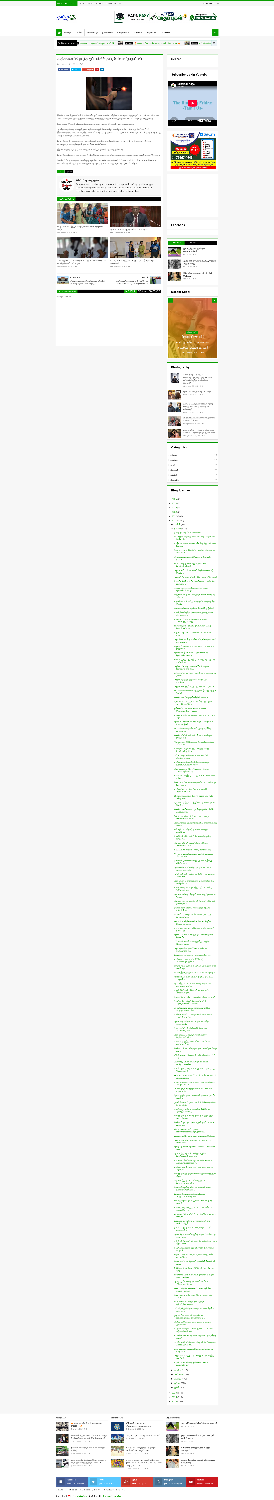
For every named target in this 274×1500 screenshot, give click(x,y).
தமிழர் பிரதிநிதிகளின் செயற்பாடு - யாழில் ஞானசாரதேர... (192, 1228)
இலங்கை (147, 43)
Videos (166, 32)
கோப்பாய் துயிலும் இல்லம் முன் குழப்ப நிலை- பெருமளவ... (194, 1123)
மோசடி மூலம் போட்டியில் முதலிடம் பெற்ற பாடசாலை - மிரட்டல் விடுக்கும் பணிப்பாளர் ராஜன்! (81, 261)
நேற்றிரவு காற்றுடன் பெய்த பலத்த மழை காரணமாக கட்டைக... (191, 817)
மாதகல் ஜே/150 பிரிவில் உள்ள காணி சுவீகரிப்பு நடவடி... (194, 633)
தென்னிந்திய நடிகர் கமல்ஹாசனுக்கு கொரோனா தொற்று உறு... (190, 1154)
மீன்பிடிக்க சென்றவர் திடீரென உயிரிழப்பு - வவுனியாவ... (192, 830)
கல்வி (79, 32)
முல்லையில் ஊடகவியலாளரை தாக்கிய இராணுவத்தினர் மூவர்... (191, 709)
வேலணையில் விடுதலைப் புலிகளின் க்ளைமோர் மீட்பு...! (194, 1262)
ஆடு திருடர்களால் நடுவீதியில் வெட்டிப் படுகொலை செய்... (191, 1282)
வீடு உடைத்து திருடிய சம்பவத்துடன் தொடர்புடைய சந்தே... (189, 1181)
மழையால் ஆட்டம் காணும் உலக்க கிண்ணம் (143, 1435)
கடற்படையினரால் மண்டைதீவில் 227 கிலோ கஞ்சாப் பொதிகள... (193, 1329)
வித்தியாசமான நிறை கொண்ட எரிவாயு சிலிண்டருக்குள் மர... (191, 770)
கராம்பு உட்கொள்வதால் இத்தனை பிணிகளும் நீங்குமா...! (193, 1350)
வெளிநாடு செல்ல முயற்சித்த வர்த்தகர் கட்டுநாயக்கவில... (191, 1063)
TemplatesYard (80, 1496)
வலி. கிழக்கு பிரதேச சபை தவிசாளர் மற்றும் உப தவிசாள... (194, 1309)
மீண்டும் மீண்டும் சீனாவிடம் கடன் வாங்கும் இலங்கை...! (193, 736)
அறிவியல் (138, 32)
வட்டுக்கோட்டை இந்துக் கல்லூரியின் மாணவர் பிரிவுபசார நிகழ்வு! (178, 43)
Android (85, 1490)
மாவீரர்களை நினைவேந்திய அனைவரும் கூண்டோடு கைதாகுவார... (192, 763)
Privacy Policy (113, 4)
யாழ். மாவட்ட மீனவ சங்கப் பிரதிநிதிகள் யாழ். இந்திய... (194, 571)
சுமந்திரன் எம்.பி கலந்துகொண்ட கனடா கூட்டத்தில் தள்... (191, 1363)
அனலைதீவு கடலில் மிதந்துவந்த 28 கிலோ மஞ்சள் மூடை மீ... (192, 868)
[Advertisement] (192, 196)
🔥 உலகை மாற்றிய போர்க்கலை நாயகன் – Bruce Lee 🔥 (110, 43)
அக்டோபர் (179, 1370)
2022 (174, 516)
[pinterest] (217, 3)
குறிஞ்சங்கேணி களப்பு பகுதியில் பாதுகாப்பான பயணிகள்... (194, 875)
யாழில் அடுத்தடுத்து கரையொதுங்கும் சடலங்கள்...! (190, 680)
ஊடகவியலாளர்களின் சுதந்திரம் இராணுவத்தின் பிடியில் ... (195, 691)
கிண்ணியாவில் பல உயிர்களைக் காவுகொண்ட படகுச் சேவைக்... (194, 1015)
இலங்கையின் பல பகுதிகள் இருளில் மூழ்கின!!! (194, 608)
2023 (174, 511)
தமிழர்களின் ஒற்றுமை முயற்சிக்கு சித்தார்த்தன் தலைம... (195, 674)
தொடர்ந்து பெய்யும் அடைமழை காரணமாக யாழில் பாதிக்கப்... (192, 984)
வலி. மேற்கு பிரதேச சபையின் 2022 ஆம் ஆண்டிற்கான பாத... (192, 1110)
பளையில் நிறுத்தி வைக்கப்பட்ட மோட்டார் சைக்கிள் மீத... (192, 1042)
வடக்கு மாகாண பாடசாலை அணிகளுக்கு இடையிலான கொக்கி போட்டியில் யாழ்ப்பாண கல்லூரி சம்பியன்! (144, 1463)
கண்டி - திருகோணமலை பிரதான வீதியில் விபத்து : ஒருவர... (192, 1289)
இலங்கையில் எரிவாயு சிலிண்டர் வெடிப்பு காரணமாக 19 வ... (191, 844)
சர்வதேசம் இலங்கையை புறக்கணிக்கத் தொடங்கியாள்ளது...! (191, 654)
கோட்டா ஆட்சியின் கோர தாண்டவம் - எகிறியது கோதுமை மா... (195, 783)
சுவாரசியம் (122, 32)
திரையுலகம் (107, 32)
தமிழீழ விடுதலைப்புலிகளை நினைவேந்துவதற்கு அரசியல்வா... (195, 1242)
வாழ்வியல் (151, 32)
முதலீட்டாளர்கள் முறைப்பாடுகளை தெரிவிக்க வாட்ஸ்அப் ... (194, 1255)
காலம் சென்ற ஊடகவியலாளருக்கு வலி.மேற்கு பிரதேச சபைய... (194, 1083)
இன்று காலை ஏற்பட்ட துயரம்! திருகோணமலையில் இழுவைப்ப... (189, 1130)
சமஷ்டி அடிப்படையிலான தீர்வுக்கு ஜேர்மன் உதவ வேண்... (195, 544)
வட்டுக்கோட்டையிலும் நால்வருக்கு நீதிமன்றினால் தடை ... (189, 1303)
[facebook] (203, 3)
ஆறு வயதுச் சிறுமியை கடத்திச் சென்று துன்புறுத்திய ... (191, 1022)
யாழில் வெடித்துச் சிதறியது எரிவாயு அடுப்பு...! (194, 686)
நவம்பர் (177, 528)
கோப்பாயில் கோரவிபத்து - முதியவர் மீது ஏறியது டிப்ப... (195, 1049)
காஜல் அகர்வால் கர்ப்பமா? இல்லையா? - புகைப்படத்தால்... (191, 991)
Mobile (73, 1490)
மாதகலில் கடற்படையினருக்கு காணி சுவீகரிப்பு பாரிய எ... (194, 596)
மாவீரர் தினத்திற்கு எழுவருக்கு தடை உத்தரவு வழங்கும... (193, 1168)
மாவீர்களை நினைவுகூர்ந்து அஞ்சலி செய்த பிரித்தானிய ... (193, 888)
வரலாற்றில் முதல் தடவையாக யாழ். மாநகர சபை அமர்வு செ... (195, 537)
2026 (174, 498)
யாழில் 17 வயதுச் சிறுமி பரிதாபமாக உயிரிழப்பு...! (195, 576)
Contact (99, 4)
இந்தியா (192, 327)
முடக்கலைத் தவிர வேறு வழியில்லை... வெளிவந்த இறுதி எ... (190, 564)
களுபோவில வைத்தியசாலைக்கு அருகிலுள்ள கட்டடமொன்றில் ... (194, 702)
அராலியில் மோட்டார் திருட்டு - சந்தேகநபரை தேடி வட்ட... (193, 936)
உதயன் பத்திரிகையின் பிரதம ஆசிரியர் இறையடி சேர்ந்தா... (195, 1215)
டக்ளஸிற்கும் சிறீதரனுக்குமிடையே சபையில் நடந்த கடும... (193, 1090)
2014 (174, 1396)
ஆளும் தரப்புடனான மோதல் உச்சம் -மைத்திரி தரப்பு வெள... (193, 797)
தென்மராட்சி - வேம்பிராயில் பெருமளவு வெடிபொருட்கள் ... (191, 1029)
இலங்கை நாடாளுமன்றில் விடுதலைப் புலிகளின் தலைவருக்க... (194, 902)
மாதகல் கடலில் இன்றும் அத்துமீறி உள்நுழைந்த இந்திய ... (194, 602)
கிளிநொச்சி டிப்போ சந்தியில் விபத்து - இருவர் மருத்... (194, 1269)
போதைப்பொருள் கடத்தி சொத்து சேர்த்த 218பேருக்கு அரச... (191, 749)
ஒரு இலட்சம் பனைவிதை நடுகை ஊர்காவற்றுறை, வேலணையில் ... (189, 1316)
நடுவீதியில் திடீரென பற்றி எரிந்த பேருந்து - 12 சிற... (194, 1056)
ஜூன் (177, 1387)
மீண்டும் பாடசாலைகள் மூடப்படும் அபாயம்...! (193, 954)
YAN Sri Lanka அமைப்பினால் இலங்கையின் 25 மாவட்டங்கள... (195, 1076)
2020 (174, 1392)
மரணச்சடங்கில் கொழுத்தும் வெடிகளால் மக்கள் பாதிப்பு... (195, 716)
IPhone (98, 1490)
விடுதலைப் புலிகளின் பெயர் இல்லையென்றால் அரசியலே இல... (194, 1276)
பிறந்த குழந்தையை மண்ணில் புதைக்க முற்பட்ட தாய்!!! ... (195, 1096)
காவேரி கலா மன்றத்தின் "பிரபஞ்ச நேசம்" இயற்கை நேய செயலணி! (132, 261)
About (90, 4)
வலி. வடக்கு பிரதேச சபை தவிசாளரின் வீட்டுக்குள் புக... (191, 756)
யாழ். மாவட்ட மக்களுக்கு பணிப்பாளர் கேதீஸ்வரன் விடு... (190, 1036)
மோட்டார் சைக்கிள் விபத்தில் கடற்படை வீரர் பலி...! (193, 1296)
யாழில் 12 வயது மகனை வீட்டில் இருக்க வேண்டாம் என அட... (191, 667)
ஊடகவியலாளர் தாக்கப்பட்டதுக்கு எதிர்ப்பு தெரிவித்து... (192, 729)
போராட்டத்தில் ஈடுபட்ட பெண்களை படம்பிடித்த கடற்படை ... (194, 582)
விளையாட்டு (92, 32)
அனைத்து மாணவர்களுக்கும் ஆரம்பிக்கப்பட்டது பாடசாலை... (195, 1235)
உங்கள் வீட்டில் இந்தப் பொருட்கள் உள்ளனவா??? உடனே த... (194, 776)
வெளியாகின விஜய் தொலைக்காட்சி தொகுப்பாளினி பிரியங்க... (190, 1002)
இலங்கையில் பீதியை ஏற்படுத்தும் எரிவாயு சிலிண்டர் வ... (192, 909)
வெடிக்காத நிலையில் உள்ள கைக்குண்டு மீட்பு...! (194, 1135)
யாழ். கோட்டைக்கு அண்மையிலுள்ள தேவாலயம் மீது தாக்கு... (195, 640)
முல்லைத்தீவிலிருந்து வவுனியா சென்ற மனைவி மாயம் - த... (195, 967)
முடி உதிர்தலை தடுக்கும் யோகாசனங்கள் (199, 1423)
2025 (174, 503)
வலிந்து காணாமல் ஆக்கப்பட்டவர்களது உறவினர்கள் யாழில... (191, 589)
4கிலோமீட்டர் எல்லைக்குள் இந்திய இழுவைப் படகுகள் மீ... (193, 978)
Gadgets (62, 1490)
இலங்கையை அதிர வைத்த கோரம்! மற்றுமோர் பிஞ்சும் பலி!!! (194, 743)
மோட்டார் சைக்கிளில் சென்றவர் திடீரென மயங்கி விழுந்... (192, 1222)
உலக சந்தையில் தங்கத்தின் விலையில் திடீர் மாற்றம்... (193, 1201)
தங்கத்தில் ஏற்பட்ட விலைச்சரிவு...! (188, 532)
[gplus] (210, 3)
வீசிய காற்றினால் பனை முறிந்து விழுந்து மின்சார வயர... (192, 942)
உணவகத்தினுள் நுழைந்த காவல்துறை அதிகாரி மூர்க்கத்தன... (194, 660)
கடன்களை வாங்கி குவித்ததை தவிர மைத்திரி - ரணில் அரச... (195, 929)
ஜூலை (177, 1383)
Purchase (122, 1490)
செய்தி (68, 32)
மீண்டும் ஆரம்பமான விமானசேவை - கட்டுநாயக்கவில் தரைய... (190, 1195)
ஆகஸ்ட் (178, 1378)
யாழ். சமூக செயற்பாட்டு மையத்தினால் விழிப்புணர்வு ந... (191, 949)
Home (81, 4)
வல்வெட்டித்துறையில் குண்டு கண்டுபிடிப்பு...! (193, 849)
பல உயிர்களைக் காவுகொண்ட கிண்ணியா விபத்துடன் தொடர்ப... (192, 1009)
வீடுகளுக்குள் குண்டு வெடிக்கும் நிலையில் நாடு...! (192, 558)
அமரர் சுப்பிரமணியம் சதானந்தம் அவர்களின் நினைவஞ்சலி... (193, 723)
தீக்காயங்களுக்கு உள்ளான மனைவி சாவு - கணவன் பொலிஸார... (192, 1188)
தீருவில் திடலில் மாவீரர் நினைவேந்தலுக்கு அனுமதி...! (192, 837)
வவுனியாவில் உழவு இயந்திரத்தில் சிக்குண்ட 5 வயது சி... (194, 1249)
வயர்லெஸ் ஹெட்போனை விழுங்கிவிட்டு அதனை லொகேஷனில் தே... (195, 1343)
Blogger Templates (112, 1496)
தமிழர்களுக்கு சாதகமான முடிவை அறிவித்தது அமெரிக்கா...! (194, 1069)
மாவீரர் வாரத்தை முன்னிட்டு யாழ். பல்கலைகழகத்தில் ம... (189, 960)
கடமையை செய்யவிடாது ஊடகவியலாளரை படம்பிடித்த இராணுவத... (193, 1161)
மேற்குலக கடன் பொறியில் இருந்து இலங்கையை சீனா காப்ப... (195, 551)
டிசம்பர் (177, 524)
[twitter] (207, 3)
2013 (174, 1401)
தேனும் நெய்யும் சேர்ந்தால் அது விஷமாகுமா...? (194, 996)
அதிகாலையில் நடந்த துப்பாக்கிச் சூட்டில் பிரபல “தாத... (194, 895)
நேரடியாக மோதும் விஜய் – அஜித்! (197, 391)
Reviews (109, 1490)
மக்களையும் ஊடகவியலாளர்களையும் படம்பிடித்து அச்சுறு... (190, 620)
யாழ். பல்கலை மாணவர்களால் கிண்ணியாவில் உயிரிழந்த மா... (194, 882)
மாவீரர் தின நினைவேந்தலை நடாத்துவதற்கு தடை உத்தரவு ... (193, 1116)
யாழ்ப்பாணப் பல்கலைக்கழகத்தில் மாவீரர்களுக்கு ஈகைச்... (195, 824)
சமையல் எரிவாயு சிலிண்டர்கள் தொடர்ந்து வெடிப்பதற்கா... (192, 915)
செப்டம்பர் (179, 1374)
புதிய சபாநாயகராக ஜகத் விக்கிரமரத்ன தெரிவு (129, 229)
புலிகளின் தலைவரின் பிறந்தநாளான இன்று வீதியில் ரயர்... (193, 861)
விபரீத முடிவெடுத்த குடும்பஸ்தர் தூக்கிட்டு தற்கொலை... (192, 1323)
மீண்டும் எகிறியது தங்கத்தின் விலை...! (191, 697)
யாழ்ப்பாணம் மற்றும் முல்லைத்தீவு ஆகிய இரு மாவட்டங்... (194, 1356)
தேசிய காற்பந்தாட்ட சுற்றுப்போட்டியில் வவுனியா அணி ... (195, 803)
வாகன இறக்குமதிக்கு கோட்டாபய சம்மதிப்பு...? (194, 972)
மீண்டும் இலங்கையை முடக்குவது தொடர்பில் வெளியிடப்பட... (193, 810)
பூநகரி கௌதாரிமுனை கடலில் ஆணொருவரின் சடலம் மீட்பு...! (195, 1103)
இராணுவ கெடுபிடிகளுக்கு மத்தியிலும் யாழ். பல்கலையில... (193, 855)
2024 (174, 507)
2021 (174, 520)
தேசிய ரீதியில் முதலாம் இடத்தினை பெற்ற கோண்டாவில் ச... (192, 627)
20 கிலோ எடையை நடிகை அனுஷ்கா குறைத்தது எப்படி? (195, 1336)
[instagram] (214, 3)
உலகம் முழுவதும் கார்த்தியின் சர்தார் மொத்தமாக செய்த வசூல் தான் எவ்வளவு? (198, 406)
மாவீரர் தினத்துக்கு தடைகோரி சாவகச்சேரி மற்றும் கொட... (193, 1208)
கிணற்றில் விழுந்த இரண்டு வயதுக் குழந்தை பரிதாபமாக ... (193, 613)
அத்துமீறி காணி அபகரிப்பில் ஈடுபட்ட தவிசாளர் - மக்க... (195, 1148)
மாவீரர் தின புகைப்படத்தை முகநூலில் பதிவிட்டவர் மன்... (190, 790)
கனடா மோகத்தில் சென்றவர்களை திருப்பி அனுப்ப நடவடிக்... (192, 922)
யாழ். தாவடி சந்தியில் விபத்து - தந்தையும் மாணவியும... (192, 1141)
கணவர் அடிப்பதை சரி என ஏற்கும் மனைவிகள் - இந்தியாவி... (195, 647)
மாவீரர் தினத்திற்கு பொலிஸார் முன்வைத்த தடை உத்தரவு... (195, 1175)
